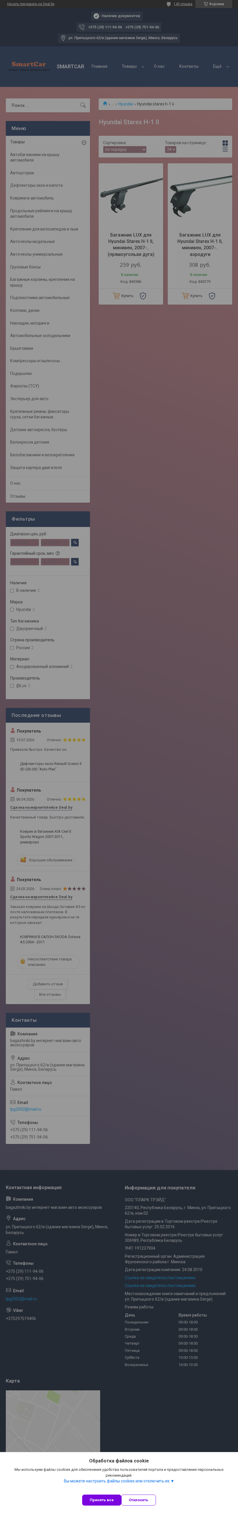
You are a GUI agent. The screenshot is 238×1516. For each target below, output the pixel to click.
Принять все (102, 1500)
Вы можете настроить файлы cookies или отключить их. (117, 1481)
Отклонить (138, 1500)
